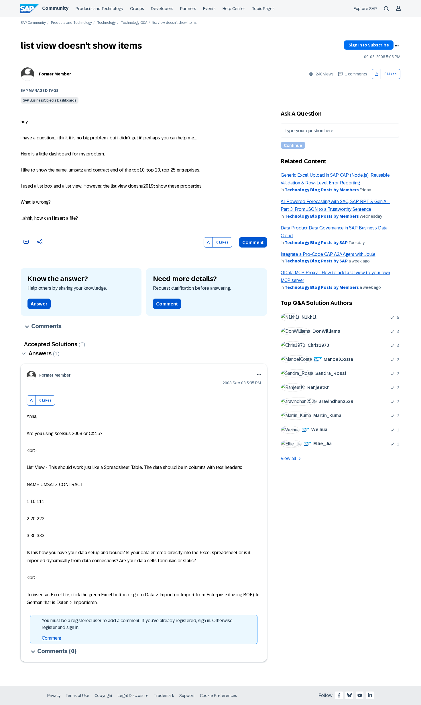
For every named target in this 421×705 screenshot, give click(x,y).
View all (288, 458)
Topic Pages (263, 8)
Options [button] (396, 46)
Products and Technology (99, 8)
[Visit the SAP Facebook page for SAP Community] (339, 695)
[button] (376, 74)
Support (187, 695)
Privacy (53, 695)
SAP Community (33, 23)
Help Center (234, 8)
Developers (162, 8)
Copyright (104, 695)
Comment (253, 242)
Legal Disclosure (133, 695)
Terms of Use (77, 695)
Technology (106, 23)
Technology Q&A (134, 23)
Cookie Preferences (218, 695)
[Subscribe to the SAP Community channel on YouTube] (359, 695)
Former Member (55, 74)
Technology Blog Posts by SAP (316, 242)
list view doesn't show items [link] (174, 23)
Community (55, 8)
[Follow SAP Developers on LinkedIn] (370, 695)
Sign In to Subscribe (369, 45)
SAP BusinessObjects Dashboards (49, 100)
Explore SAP (365, 8)
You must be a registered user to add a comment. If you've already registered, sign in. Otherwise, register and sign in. (137, 624)
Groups (137, 8)
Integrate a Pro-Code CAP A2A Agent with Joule (328, 254)
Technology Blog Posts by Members (322, 190)
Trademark (164, 695)
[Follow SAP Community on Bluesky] (349, 695)
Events (209, 8)
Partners (188, 8)
